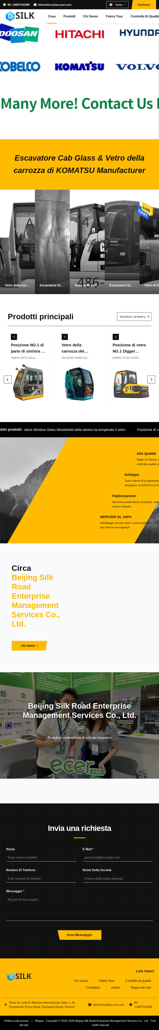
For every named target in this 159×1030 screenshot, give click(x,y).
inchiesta (144, 4)
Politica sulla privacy (16, 1020)
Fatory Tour (114, 16)
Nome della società (97, 870)
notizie (115, 987)
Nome (10, 849)
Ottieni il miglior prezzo (28, 384)
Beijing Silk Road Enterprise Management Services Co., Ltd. (112, 1020)
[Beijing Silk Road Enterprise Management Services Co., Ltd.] (20, 16)
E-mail (88, 849)
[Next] (151, 379)
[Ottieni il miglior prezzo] (14, 337)
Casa (52, 16)
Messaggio (15, 891)
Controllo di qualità (138, 980)
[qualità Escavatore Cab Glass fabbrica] (79, 69)
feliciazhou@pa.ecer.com (54, 4)
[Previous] (8, 379)
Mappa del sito (141, 987)
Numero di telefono (20, 870)
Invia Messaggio (79, 935)
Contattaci (93, 987)
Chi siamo (90, 16)
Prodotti (69, 16)
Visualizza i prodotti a (133, 316)
